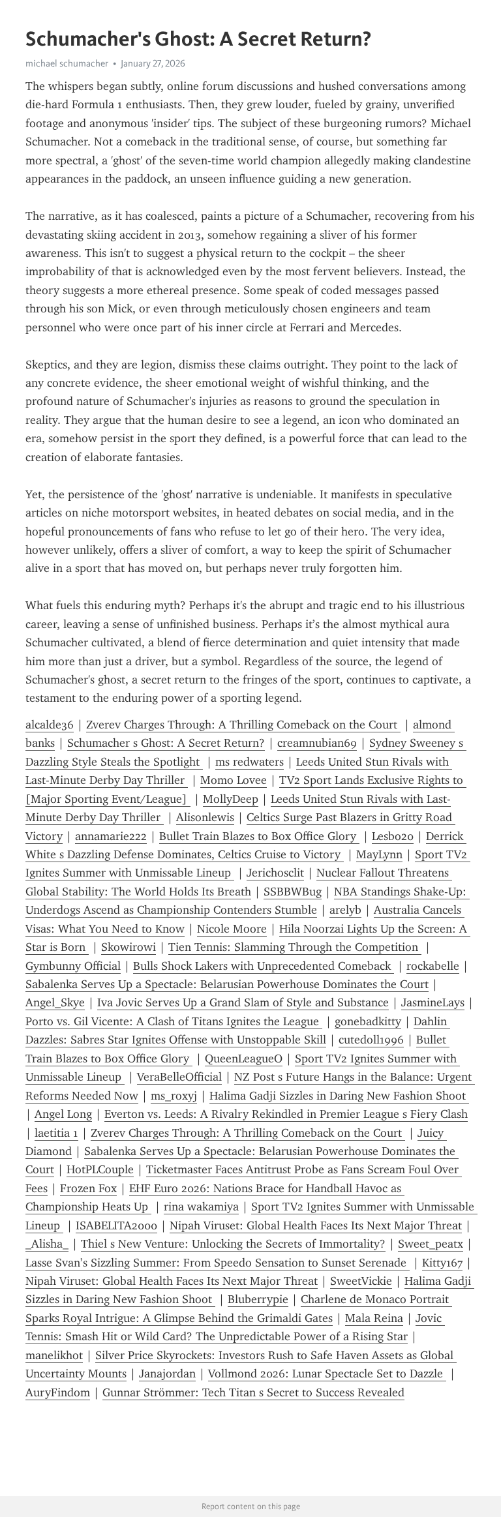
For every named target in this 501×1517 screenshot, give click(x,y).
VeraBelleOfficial (179, 1077)
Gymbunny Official (73, 966)
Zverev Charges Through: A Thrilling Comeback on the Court (243, 724)
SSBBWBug (293, 891)
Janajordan (167, 1373)
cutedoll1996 (371, 1039)
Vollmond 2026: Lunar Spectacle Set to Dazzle (327, 1373)
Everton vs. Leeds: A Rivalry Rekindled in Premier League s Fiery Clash (286, 1114)
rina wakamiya (201, 1206)
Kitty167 (442, 1262)
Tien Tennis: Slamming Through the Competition (294, 947)
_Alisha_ (46, 1244)
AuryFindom (57, 1392)
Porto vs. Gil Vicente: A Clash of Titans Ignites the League (173, 1021)
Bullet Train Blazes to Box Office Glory (259, 836)
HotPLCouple (100, 1169)
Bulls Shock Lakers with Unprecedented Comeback (263, 966)
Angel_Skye (55, 1002)
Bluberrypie (258, 1299)
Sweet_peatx (430, 1244)
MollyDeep (230, 799)
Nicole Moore (232, 929)
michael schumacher (66, 63)
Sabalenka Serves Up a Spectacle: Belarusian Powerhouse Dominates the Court (227, 984)
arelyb (345, 910)
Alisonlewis (205, 817)
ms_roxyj (174, 1096)
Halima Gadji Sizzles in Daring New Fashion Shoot (339, 1096)
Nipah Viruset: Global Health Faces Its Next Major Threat (316, 1225)
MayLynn (379, 854)
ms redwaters (249, 762)
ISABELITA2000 (116, 1225)
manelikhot (54, 1355)
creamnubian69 (317, 743)
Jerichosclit (275, 872)
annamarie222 (111, 836)
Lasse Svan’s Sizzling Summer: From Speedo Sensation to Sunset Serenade (217, 1262)
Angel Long (63, 1114)
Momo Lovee (233, 780)
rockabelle (432, 966)
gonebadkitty (368, 1021)
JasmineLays (432, 1002)
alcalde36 (49, 724)
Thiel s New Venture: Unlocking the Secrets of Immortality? (233, 1244)
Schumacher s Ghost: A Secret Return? (166, 743)
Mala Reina (374, 1318)
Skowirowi (128, 947)
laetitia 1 (56, 1133)
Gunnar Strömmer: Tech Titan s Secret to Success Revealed (253, 1392)
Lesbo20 (393, 836)
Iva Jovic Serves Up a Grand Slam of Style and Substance (243, 1002)
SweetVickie (361, 1281)
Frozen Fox (88, 1188)
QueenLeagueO (243, 1058)
